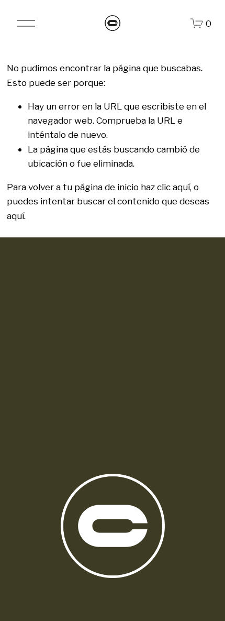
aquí (15, 215)
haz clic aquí (165, 186)
